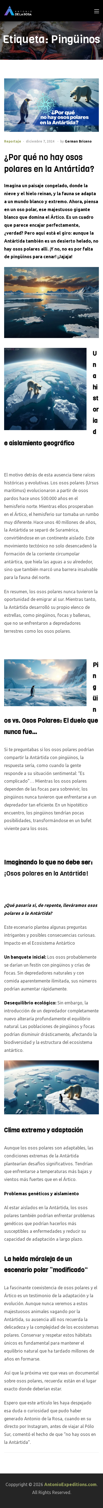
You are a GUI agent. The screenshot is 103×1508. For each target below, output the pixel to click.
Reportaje (12, 141)
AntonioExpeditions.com (70, 1484)
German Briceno (78, 141)
